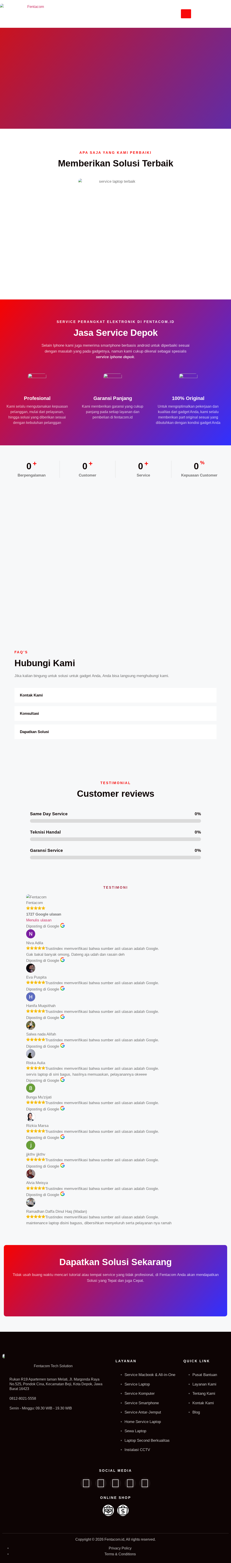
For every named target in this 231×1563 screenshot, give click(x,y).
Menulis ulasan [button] (38, 920)
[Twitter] (100, 1483)
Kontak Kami (31, 695)
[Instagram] (115, 1483)
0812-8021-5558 (22, 1398)
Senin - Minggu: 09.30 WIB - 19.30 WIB (40, 1408)
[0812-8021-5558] (4, 1399)
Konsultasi (29, 713)
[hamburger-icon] (186, 13)
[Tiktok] (144, 1483)
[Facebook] (86, 1483)
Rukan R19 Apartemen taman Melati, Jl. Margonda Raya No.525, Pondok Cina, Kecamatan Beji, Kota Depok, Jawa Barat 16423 (55, 1384)
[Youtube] (130, 1483)
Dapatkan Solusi (34, 732)
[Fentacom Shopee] (123, 1510)
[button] (115, 695)
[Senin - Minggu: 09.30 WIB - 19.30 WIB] (4, 1408)
